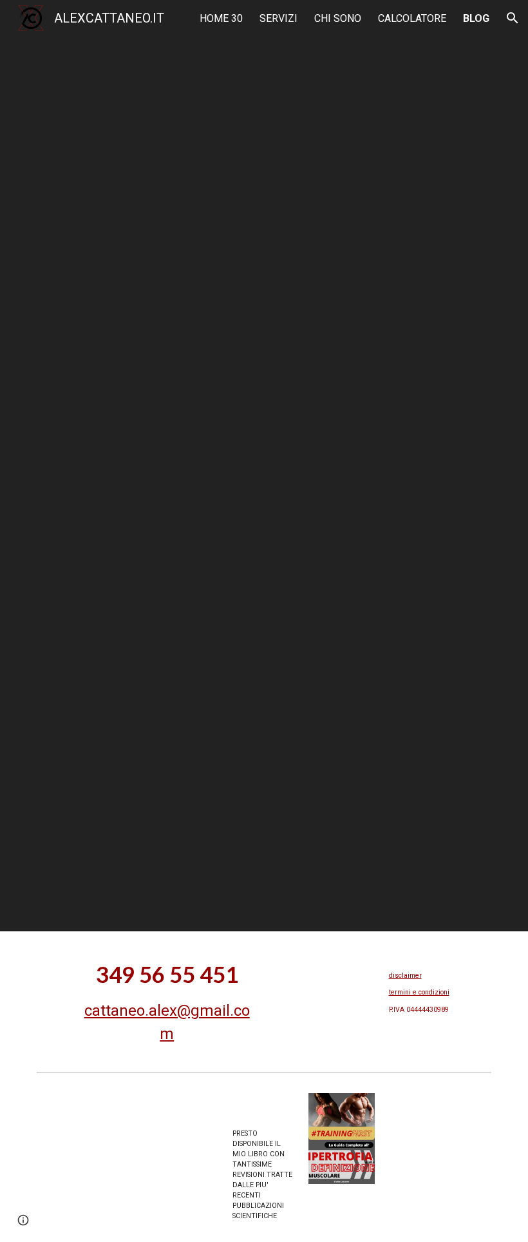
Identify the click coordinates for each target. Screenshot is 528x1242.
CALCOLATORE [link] (412, 18)
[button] (512, 18)
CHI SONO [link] (337, 18)
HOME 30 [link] (221, 18)
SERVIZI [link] (278, 18)
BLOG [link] (476, 18)
